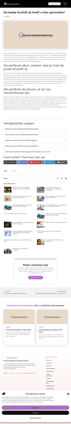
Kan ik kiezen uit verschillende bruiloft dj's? (35, 135)
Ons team (49, 363)
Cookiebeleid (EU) (49, 382)
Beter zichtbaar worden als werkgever (56, 222)
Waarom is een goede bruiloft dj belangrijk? (35, 129)
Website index (50, 386)
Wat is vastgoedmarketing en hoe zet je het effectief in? (55, 197)
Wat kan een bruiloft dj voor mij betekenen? (35, 146)
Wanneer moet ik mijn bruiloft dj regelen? (35, 140)
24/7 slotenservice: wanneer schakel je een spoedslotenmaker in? (56, 205)
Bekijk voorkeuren (35, 418)
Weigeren (36, 413)
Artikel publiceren (49, 375)
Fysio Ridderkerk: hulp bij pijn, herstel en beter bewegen (23, 223)
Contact (48, 378)
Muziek (7, 16)
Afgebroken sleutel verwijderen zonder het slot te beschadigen (21, 188)
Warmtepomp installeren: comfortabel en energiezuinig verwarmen (53, 189)
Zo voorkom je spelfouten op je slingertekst (54, 240)
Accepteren (35, 407)
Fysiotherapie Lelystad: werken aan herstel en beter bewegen (22, 205)
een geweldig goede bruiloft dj (27, 53)
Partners (48, 365)
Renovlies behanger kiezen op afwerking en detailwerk (49, 231)
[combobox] (54, 3)
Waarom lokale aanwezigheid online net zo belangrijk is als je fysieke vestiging (23, 232)
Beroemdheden (50, 368)
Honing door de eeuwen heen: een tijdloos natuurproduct (22, 197)
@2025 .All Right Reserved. (20, 373)
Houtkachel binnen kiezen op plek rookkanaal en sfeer (17, 240)
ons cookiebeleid (38, 402)
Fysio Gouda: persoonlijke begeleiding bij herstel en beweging (55, 214)
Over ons (48, 360)
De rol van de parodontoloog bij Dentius (15, 213)
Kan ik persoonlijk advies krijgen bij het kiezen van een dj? (35, 152)
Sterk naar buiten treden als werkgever (20, 249)
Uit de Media (49, 371)
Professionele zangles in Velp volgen (18, 330)
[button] (68, 394)
